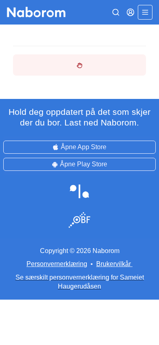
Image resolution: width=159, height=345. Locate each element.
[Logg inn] (130, 12)
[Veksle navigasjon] (145, 12)
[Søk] (115, 12)
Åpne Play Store (83, 164)
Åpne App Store (83, 146)
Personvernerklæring (56, 263)
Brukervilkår (113, 263)
